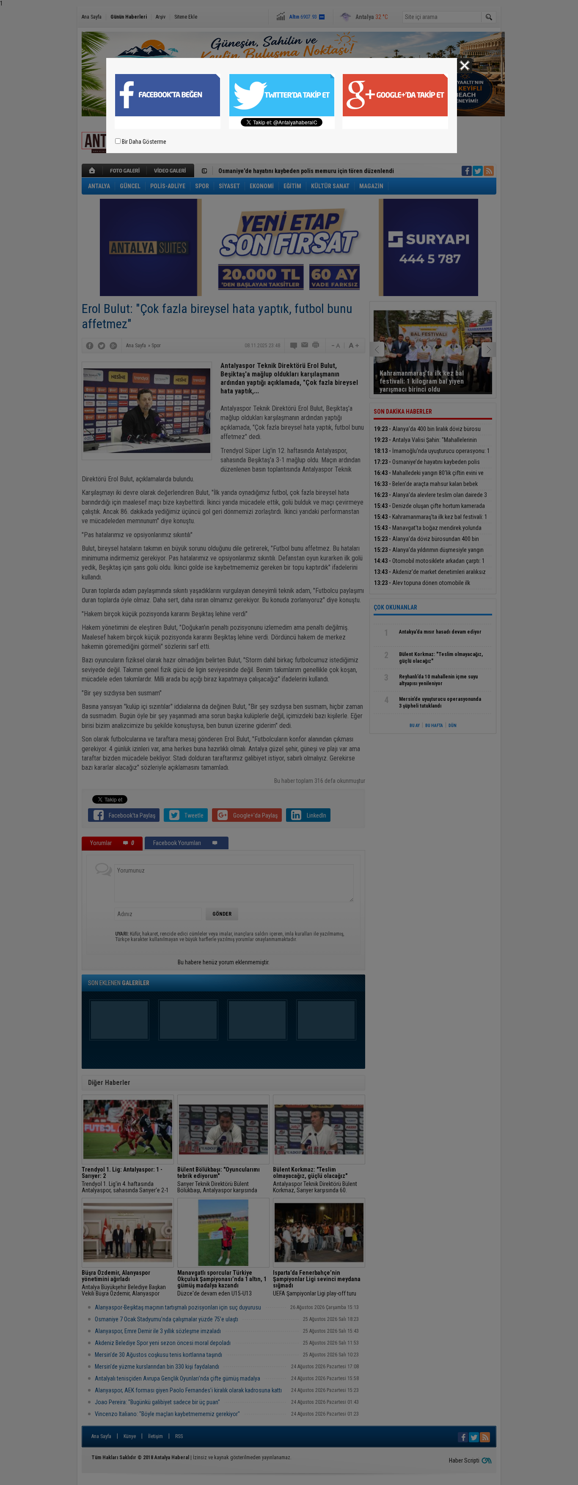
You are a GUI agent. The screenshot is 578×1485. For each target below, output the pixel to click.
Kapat (464, 65)
